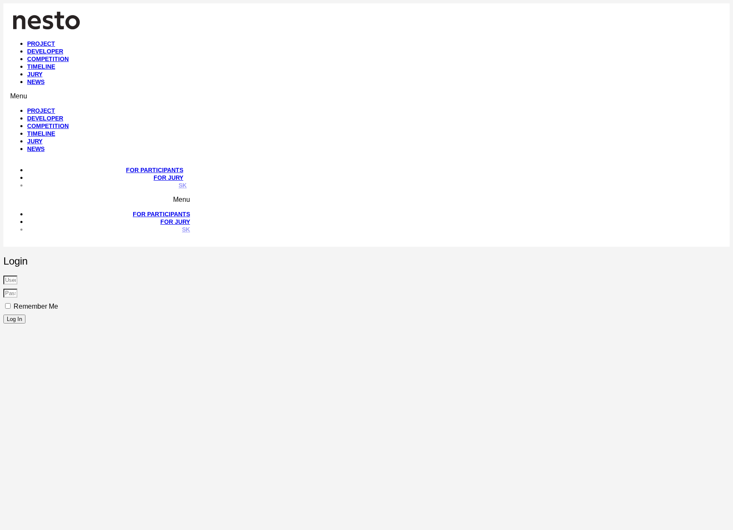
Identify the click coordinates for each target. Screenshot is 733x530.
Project (41, 43)
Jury (34, 74)
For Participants (154, 170)
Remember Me (35, 306)
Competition (48, 59)
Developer (45, 51)
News (36, 81)
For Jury (168, 177)
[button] (205, 96)
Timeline (41, 66)
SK (183, 185)
